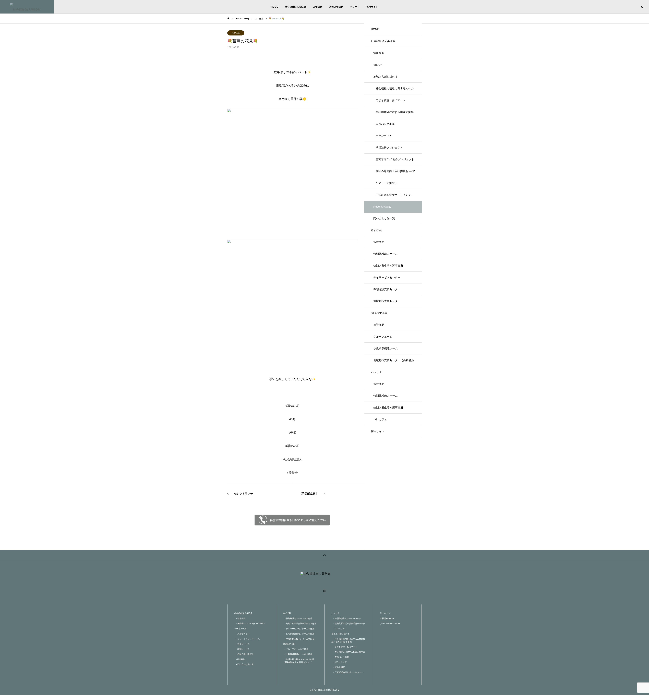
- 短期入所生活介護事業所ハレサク (348, 624)
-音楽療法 (239, 659)
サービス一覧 (240, 629)
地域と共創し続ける (385, 76)
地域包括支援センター (386, 301)
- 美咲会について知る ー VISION (250, 624)
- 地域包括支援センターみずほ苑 (298, 639)
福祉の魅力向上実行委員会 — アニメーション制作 (395, 173)
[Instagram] (324, 591)
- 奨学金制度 (338, 667)
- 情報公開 (240, 618)
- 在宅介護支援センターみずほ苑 (298, 634)
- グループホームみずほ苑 (295, 649)
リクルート (385, 613)
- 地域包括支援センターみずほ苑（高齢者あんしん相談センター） (298, 660)
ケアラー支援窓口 (386, 183)
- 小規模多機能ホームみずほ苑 (297, 654)
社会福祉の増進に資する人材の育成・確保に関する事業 (395, 90)
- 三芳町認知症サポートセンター (347, 672)
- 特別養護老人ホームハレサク (346, 618)
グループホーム (382, 336)
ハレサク (354, 6)
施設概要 (378, 242)
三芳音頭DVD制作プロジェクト (395, 159)
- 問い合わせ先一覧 (244, 664)
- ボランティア (339, 662)
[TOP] (324, 555)
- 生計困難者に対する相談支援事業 (348, 652)
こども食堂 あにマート (390, 100)
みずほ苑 (317, 6)
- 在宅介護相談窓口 (244, 654)
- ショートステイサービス (247, 639)
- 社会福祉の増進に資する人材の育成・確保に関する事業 (348, 640)
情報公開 (378, 53)
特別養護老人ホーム (385, 253)
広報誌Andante (387, 618)
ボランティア (384, 135)
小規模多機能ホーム (385, 348)
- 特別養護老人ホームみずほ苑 (297, 618)
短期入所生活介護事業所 (388, 265)
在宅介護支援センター (386, 289)
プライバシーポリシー (390, 624)
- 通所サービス (242, 644)
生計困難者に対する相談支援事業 (395, 114)
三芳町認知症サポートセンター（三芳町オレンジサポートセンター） (395, 197)
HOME (274, 6)
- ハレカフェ (338, 629)
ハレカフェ (380, 419)
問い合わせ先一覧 (384, 218)
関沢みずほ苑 (336, 6)
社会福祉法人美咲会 (295, 6)
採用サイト (372, 6)
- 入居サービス (242, 634)
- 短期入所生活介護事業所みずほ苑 (299, 624)
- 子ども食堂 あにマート (344, 647)
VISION (377, 64)
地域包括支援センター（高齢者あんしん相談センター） (393, 362)
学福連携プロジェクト (389, 147)
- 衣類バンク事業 (340, 657)
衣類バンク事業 (385, 123)
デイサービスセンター (386, 277)
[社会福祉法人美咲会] (27, 7)
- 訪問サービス (242, 649)
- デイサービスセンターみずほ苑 (298, 629)
